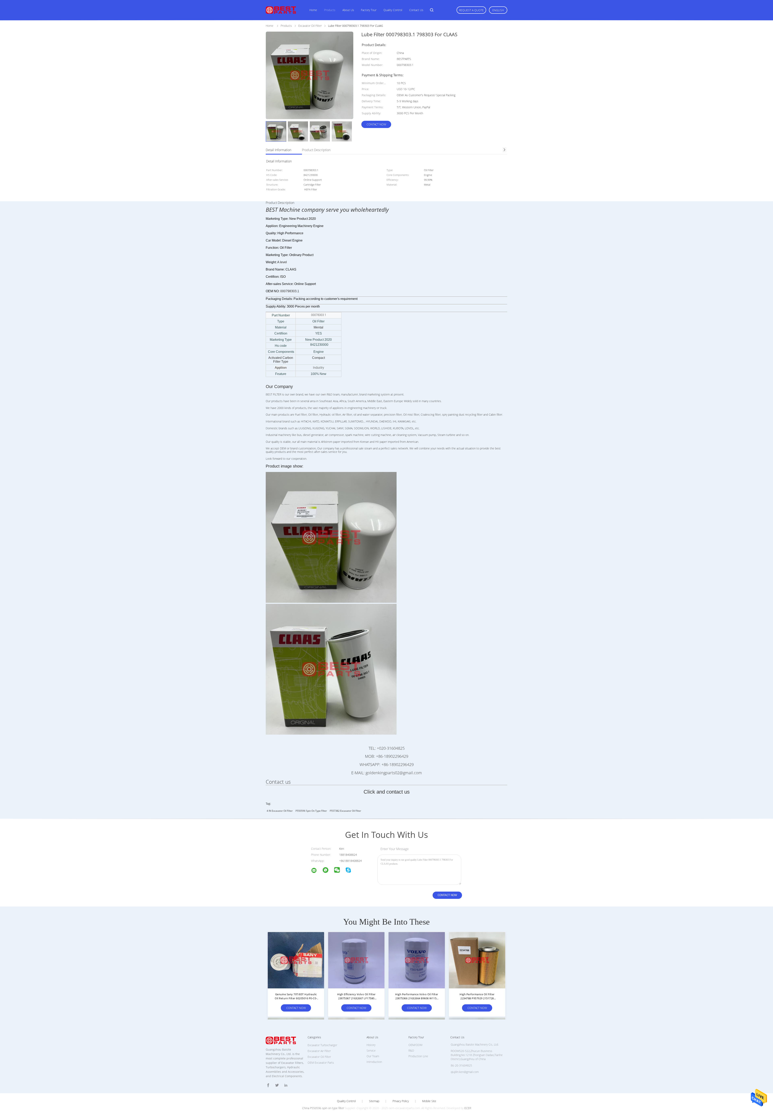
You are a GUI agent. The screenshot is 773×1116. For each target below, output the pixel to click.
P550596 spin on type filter (311, 810)
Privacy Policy (401, 1101)
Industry (318, 368)
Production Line (418, 1056)
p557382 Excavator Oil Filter (345, 810)
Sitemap (374, 1101)
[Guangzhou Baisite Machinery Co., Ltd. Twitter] (277, 1085)
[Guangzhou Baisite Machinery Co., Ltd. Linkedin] (285, 1085)
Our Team (373, 1056)
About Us (348, 10)
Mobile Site (429, 1101)
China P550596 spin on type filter (323, 1108)
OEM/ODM (415, 1045)
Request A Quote (471, 10)
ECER (467, 1108)
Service (371, 1050)
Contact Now (376, 124)
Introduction (374, 1062)
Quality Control (392, 10)
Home (313, 10)
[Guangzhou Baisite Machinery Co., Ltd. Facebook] (268, 1085)
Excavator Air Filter (319, 1051)
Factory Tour (368, 10)
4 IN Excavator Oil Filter (280, 810)
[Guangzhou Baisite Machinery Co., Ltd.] (316, 871)
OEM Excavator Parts (321, 1062)
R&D (411, 1050)
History (371, 1045)
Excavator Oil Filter (319, 1057)
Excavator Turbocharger (322, 1045)
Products (329, 10)
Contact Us (416, 10)
